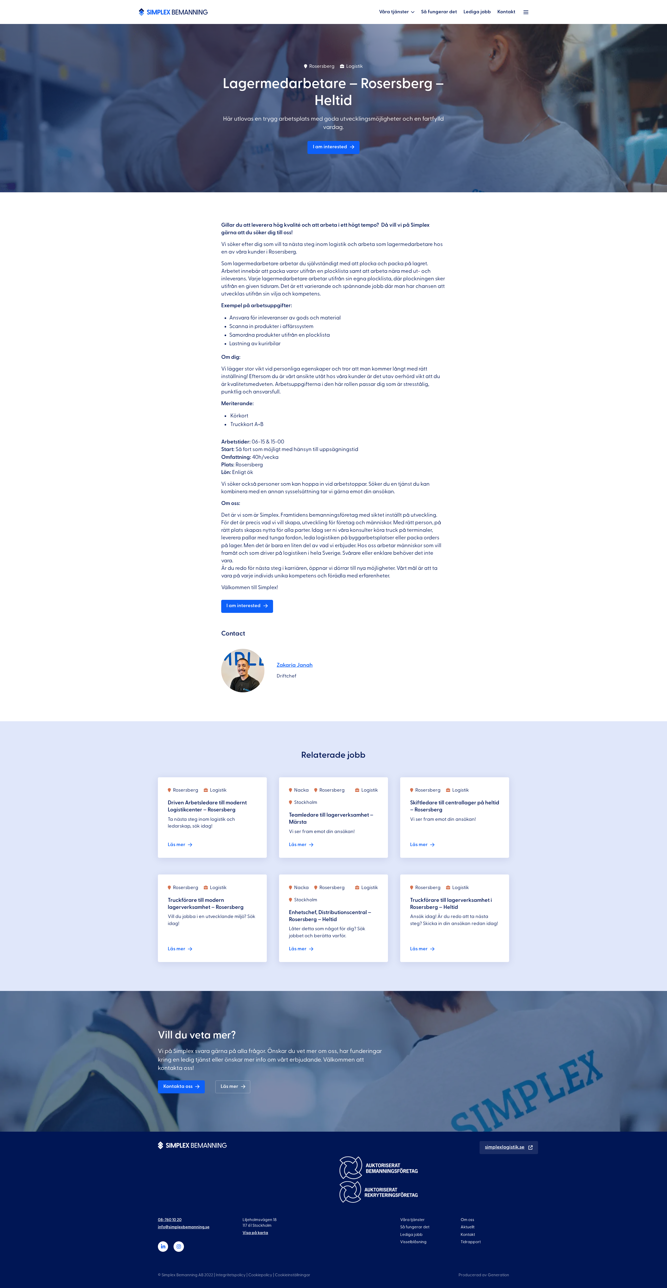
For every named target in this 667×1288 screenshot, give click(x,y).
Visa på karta (255, 1233)
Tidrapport (471, 1242)
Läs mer (229, 1086)
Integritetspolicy (231, 1275)
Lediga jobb (477, 11)
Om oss (467, 1220)
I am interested (330, 146)
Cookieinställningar (292, 1275)
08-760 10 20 (170, 1220)
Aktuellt (467, 1227)
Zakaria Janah (295, 665)
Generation (498, 1275)
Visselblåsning (413, 1242)
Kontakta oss (178, 1086)
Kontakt (506, 11)
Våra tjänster (394, 11)
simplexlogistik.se (504, 1147)
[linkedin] (163, 1246)
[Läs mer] (212, 817)
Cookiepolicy (260, 1275)
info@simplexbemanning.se (183, 1227)
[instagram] (179, 1246)
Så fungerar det (439, 11)
